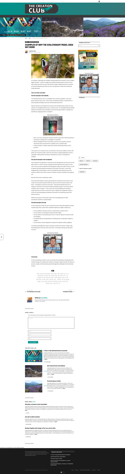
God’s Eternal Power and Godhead (56, 366)
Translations (45, 16)
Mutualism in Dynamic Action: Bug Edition (36, 404)
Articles (32, 16)
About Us (52, 16)
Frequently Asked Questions (85, 470)
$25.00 (81, 160)
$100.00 (95, 160)
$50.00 (88, 160)
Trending (45, 371)
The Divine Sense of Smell (54, 381)
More (46, 359)
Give (58, 16)
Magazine (89, 16)
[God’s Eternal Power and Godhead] (62, 27)
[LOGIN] (99, 1)
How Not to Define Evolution (32, 417)
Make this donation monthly (85, 168)
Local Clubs (64, 16)
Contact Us (94, 470)
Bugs (34, 402)
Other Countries (73, 16)
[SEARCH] (105, 16)
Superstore (82, 16)
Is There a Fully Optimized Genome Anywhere (55, 351)
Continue (82, 171)
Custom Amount (84, 164)
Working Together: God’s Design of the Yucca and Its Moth (40, 428)
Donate (98, 470)
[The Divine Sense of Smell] (104, 27)
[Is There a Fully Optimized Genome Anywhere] (21, 27)
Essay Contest (97, 16)
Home (27, 16)
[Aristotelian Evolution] (1, 237)
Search (98, 46)
